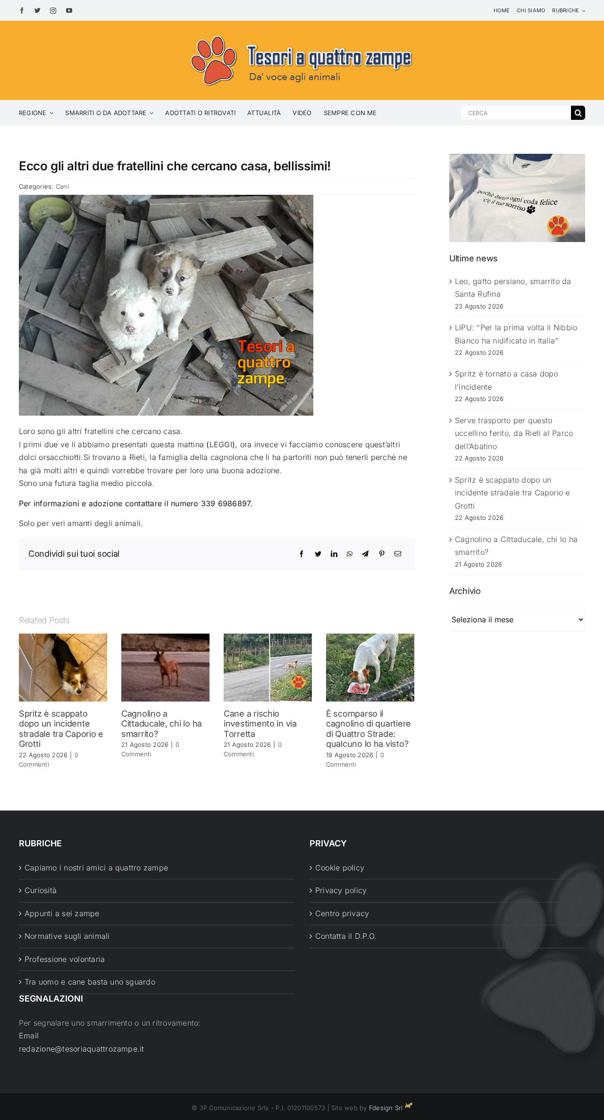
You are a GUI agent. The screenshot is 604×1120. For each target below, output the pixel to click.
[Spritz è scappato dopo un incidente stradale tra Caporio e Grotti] (63, 666)
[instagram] (53, 11)
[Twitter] (318, 554)
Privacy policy (341, 890)
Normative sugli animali (67, 936)
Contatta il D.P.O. (346, 936)
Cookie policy (339, 867)
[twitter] (37, 11)
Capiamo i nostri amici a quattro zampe (96, 867)
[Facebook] (302, 554)
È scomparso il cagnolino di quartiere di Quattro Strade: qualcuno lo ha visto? (368, 729)
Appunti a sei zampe (62, 913)
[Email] (398, 554)
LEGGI (221, 444)
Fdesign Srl (386, 1108)
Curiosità (41, 890)
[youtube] (69, 11)
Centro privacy (342, 913)
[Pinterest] (382, 554)
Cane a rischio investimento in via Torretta (260, 724)
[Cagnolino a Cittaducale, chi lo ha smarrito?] (165, 666)
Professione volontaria (65, 959)
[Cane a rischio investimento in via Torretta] (268, 666)
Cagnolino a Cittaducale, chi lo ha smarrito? (161, 724)
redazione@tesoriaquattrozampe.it (81, 1048)
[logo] (302, 34)
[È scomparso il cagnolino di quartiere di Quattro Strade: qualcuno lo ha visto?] (370, 666)
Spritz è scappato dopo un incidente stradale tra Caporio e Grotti (61, 729)
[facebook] (22, 11)
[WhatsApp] (349, 554)
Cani (62, 186)
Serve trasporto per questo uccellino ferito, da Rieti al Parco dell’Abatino (514, 433)
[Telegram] (365, 554)
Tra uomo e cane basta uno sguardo (90, 981)
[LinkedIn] (334, 554)
